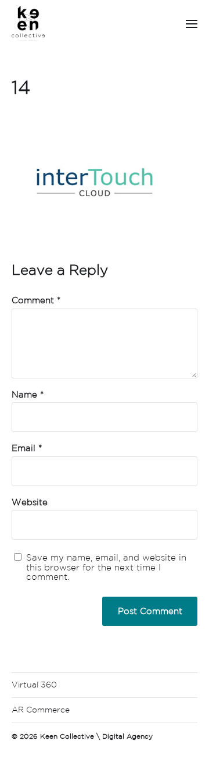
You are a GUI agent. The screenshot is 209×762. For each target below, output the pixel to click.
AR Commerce (41, 709)
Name (28, 394)
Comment (36, 300)
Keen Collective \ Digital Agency (96, 736)
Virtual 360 (34, 684)
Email (27, 448)
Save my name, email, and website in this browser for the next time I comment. (106, 567)
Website (30, 502)
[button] (192, 23)
